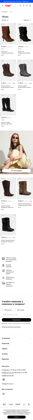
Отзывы (5, 354)
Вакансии (5, 359)
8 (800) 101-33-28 (8, 372)
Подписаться (16, 320)
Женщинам (8, 310)
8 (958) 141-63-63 (8, 375)
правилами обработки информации (11, 327)
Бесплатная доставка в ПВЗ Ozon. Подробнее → (16, 1)
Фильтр (4, 20)
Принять (16, 417)
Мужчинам (20, 310)
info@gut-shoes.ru (8, 384)
